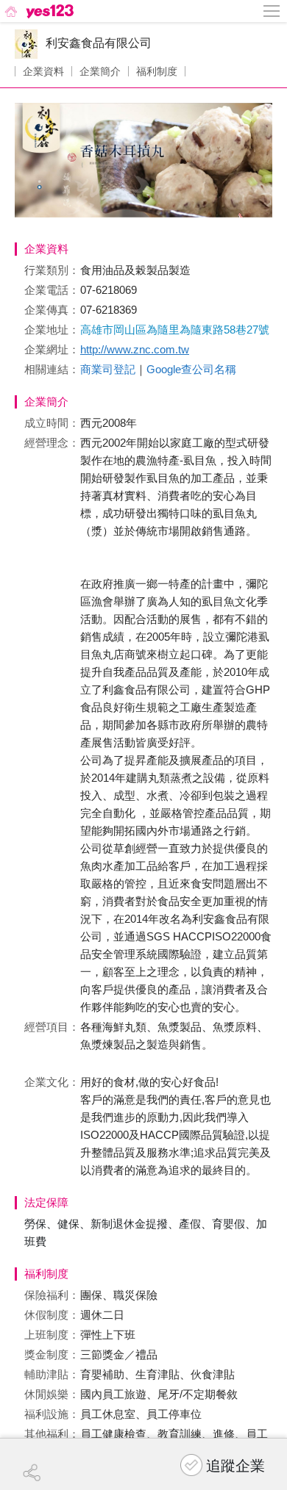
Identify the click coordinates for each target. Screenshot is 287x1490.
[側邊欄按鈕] (272, 11)
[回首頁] (38, 11)
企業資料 (43, 71)
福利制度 (156, 71)
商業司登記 (107, 369)
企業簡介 (100, 71)
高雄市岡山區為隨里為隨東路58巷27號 (174, 329)
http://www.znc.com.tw (134, 349)
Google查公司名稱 (191, 369)
